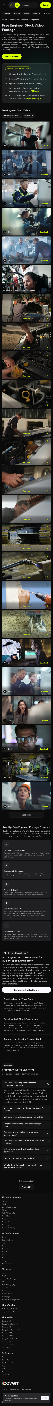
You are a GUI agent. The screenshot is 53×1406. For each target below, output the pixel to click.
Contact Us (26, 1187)
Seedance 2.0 (6, 1327)
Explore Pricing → (33, 98)
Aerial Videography (8, 1213)
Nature (4, 1201)
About (4, 1357)
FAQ (3, 1369)
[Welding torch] (26, 566)
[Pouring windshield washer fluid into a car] (26, 480)
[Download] (47, 318)
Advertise (5, 1372)
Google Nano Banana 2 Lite (11, 1330)
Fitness (4, 1210)
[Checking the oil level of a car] (26, 365)
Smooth (4, 1252)
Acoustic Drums (7, 1264)
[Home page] (10, 1383)
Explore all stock (12, 56)
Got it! (44, 1398)
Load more (26, 814)
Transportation (7, 1222)
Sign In (45, 5)
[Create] (11, 5)
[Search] (17, 5)
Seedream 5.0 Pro (8, 1342)
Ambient (5, 1258)
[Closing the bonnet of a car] (26, 308)
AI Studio (35, 91)
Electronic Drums (7, 1240)
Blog (3, 1366)
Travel (4, 1219)
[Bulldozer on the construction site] (26, 624)
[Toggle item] (48, 1084)
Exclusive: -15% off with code (19, 290)
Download (44, 146)
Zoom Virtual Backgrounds (11, 1228)
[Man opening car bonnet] (26, 509)
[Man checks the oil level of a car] (26, 336)
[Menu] (4, 5)
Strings (4, 1261)
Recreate (26, 318)
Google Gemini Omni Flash (11, 1339)
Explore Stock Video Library (26, 990)
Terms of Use (26, 1389)
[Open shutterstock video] (26, 279)
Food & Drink (6, 1216)
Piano (4, 1246)
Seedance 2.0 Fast (8, 1333)
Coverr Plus (5, 1360)
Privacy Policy (14, 1389)
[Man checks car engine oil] (26, 394)
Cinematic (5, 1249)
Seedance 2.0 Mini (8, 1336)
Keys (3, 1243)
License (4, 1389)
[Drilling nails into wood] (26, 595)
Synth (4, 1237)
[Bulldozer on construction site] (26, 537)
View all (47, 13)
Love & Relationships (9, 1207)
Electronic (5, 1255)
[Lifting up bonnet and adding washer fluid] (26, 423)
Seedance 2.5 (6, 1321)
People (4, 1204)
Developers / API (7, 1363)
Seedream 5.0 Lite (8, 1345)
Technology (6, 1225)
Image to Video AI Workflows (11, 1312)
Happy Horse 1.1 (7, 1348)
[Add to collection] (47, 297)
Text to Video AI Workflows (11, 1309)
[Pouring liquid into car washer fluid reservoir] (26, 451)
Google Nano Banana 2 (10, 1324)
